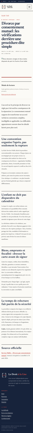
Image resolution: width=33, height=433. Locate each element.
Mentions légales (6, 416)
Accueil (3, 15)
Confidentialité (5, 418)
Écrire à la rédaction (7, 413)
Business (4, 396)
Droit (7, 15)
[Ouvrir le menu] (29, 7)
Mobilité (3, 402)
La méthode (4, 410)
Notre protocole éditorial (8, 94)
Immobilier (4, 399)
